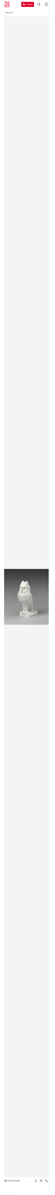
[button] (26, 597)
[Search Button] (39, 4)
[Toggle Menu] (46, 4)
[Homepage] (7, 4)
